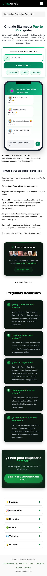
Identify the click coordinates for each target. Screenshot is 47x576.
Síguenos (19, 567)
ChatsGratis (40, 563)
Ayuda (31, 563)
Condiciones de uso (10, 563)
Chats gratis (8, 14)
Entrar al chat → (23, 65)
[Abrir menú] (41, 3)
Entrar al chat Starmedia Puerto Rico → (23, 478)
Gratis (10, 3)
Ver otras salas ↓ (23, 270)
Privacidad (23, 563)
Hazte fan (28, 567)
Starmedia (19, 14)
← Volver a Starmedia (23, 282)
